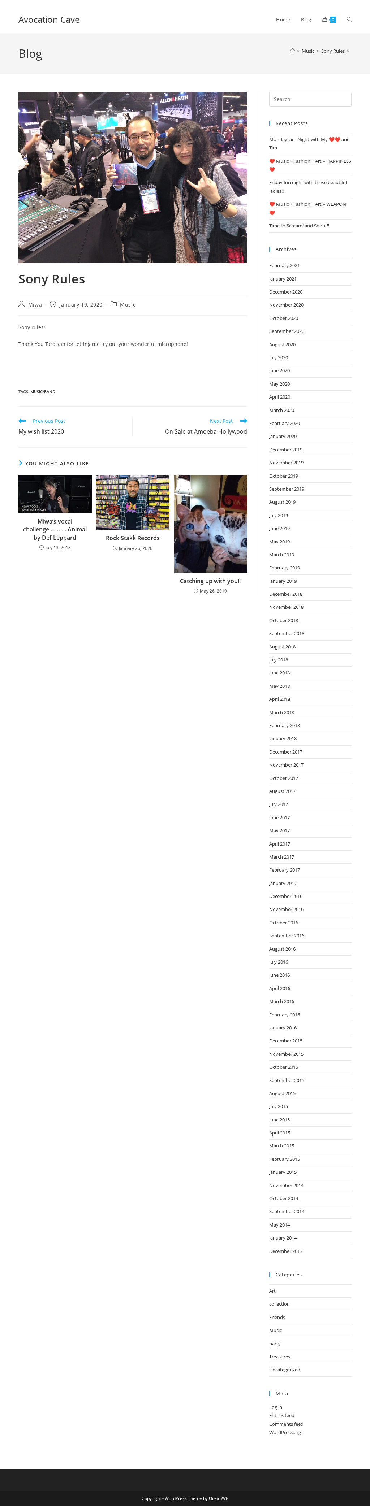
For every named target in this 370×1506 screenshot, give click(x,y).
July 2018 (278, 659)
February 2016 (284, 1014)
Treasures (279, 1356)
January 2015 (283, 1172)
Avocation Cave (48, 19)
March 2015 (281, 1145)
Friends (277, 1317)
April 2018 (279, 699)
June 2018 (279, 672)
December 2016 (285, 896)
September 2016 (286, 935)
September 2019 (286, 489)
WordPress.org (285, 1432)
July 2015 (278, 1106)
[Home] (292, 51)
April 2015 (279, 1132)
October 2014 (283, 1198)
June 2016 (279, 975)
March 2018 (281, 712)
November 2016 (286, 909)
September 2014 (286, 1211)
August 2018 (282, 646)
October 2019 (283, 476)
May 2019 (279, 541)
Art (272, 1291)
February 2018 (284, 725)
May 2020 (279, 384)
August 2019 (282, 502)
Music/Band (42, 391)
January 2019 (283, 581)
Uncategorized (284, 1369)
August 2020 (282, 344)
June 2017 (279, 817)
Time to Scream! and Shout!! (299, 225)
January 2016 (283, 1027)
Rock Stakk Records (133, 538)
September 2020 (286, 331)
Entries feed (281, 1415)
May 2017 (279, 830)
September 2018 (286, 633)
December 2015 (285, 1040)
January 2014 (283, 1237)
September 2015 (286, 1080)
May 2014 (279, 1224)
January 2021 (283, 278)
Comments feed (286, 1424)
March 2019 (281, 554)
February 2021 (284, 265)
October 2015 (283, 1067)
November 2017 (286, 764)
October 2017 (283, 778)
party (275, 1343)
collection (279, 1304)
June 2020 (279, 370)
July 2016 (278, 962)
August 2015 (282, 1093)
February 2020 (284, 423)
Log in (275, 1407)
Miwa (35, 304)
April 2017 (279, 844)
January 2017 (283, 883)
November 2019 (286, 462)
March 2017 (281, 857)
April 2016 (279, 988)
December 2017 (285, 751)
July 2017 (278, 804)
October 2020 (283, 318)
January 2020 (283, 436)
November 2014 (286, 1185)
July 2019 (278, 515)
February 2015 (284, 1159)
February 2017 (284, 870)
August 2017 (282, 791)
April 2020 (279, 397)
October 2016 (283, 922)
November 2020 (286, 304)
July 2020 (278, 357)
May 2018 (279, 686)
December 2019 (285, 449)
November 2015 (286, 1054)
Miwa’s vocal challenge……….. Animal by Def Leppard (55, 529)
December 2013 (285, 1251)
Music (127, 304)
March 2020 (281, 410)
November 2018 (286, 607)
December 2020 (285, 291)
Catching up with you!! (210, 581)
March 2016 (281, 1001)
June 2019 (279, 528)
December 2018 (285, 594)
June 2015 (279, 1119)
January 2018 (283, 738)
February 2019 (284, 567)
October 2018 (283, 620)
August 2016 (282, 949)
